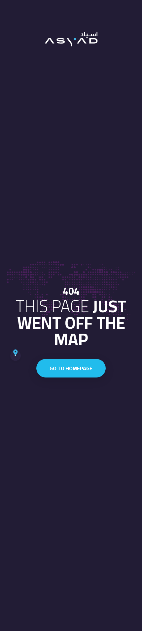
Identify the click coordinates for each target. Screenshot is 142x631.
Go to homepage (71, 368)
